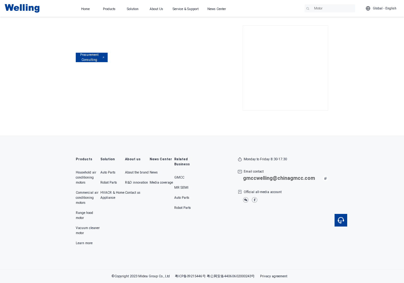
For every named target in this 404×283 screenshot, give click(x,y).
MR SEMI (181, 188)
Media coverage (161, 182)
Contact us (132, 193)
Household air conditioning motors (86, 177)
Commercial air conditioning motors (87, 198)
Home (85, 9)
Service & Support (186, 9)
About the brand (137, 172)
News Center (216, 9)
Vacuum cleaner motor (88, 230)
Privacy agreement (273, 276)
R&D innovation (136, 182)
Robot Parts (108, 182)
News (154, 172)
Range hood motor (84, 215)
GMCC (179, 177)
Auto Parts (108, 172)
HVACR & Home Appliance (112, 195)
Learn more (84, 243)
